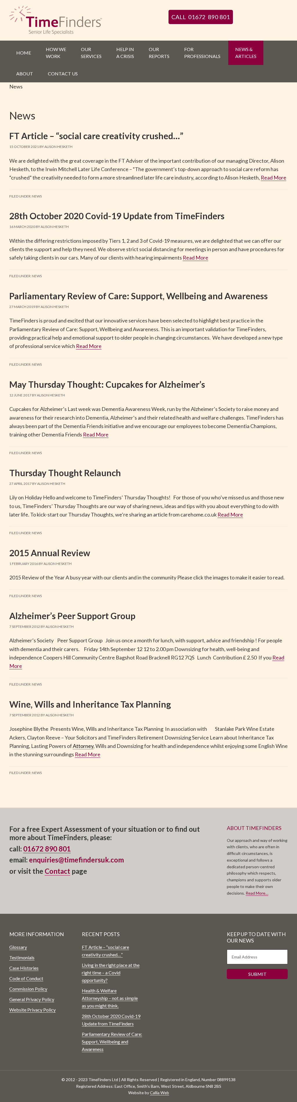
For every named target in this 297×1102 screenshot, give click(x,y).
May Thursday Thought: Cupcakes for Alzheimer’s (107, 384)
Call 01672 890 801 (200, 16)
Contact (57, 871)
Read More (273, 177)
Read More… (257, 893)
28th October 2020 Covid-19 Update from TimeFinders (116, 216)
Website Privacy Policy (32, 1009)
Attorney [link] (83, 746)
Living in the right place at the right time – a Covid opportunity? (111, 972)
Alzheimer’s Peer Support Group (72, 615)
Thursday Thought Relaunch (65, 472)
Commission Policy (28, 989)
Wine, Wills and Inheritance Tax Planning (90, 704)
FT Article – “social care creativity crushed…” (96, 135)
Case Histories (24, 968)
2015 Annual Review (49, 553)
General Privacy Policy (31, 999)
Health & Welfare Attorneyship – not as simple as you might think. (110, 998)
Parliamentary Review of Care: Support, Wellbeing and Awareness (138, 296)
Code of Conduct (26, 978)
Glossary (18, 947)
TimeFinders (58, 20)
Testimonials (22, 957)
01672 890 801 (47, 848)
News (37, 196)
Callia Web (159, 1092)
